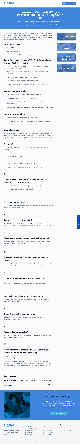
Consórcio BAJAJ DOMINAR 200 (28, 384)
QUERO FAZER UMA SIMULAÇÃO (59, 413)
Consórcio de (66, 36)
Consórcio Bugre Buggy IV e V (45, 384)
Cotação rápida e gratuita (69, 3)
